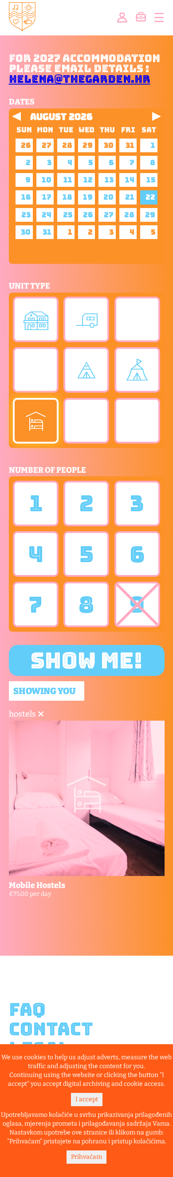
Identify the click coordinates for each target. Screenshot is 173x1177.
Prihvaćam (86, 1157)
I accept (86, 1099)
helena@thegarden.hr (79, 79)
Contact (51, 1029)
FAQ (27, 1009)
